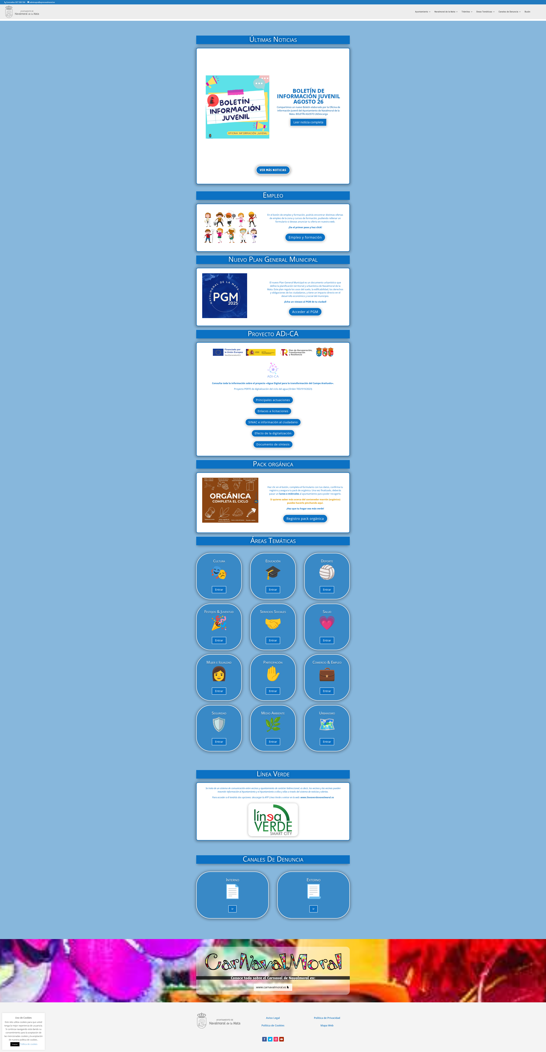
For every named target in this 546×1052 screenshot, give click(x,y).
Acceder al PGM (305, 311)
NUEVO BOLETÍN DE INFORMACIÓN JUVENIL (308, 96)
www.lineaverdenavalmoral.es (317, 797)
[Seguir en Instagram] (276, 1039)
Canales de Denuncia (508, 12)
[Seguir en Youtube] (281, 1039)
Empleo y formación (305, 237)
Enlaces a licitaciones (273, 411)
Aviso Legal (273, 1018)
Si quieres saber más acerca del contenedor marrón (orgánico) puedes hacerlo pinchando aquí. (305, 501)
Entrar (219, 590)
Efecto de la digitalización (273, 433)
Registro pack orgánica (305, 518)
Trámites (466, 12)
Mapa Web (326, 1025)
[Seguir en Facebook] (264, 1039)
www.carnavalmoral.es (271, 987)
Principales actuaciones (273, 400)
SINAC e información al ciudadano (273, 422)
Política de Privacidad (327, 1018)
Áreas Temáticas (484, 12)
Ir (232, 909)
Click (273, 819)
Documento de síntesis (273, 444)
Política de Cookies (272, 1025)
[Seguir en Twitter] (270, 1039)
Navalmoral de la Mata (445, 12)
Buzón (527, 12)
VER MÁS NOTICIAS (273, 170)
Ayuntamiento (421, 12)
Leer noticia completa (308, 119)
